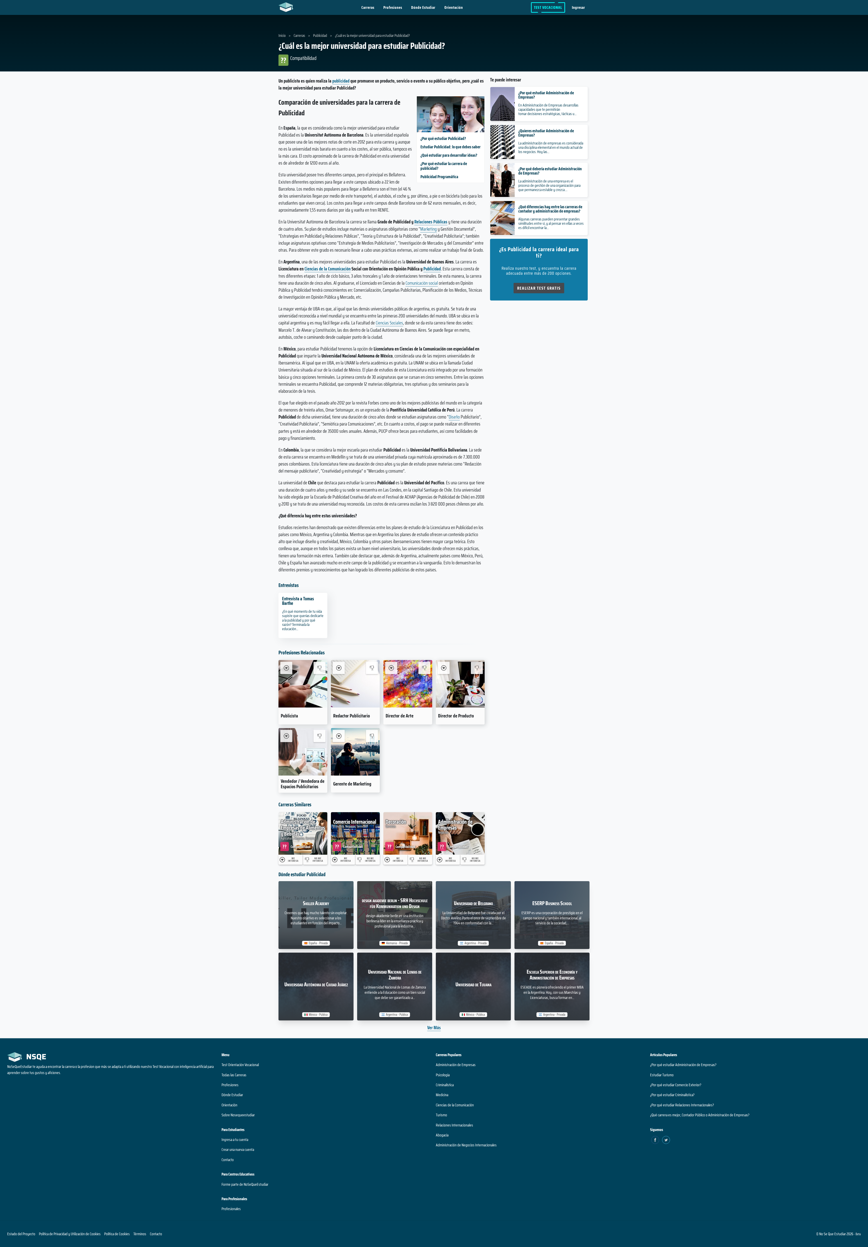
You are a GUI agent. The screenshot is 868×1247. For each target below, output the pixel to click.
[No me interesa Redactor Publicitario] (372, 668)
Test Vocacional (548, 7)
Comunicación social (422, 283)
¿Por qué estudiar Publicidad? (443, 138)
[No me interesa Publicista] (320, 668)
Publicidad (432, 268)
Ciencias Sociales (389, 323)
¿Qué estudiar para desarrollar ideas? (448, 155)
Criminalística (445, 1085)
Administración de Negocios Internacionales (466, 1145)
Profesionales (231, 1209)
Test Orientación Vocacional (240, 1065)
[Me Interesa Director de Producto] (444, 668)
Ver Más (434, 1027)
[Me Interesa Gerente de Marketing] (339, 736)
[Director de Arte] (407, 684)
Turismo (441, 1115)
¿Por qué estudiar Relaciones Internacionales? (682, 1105)
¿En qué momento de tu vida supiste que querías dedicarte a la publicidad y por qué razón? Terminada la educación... (302, 620)
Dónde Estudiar (423, 7)
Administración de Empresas (456, 1065)
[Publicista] (302, 684)
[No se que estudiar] (286, 7)
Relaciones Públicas (430, 221)
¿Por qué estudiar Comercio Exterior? (675, 1085)
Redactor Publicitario (351, 715)
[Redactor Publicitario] (355, 684)
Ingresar (578, 7)
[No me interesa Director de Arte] (424, 668)
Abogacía (442, 1135)
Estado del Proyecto (21, 1234)
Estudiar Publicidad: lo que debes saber (450, 146)
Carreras (367, 7)
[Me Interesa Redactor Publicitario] (339, 668)
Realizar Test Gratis (539, 288)
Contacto (228, 1160)
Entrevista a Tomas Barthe (298, 601)
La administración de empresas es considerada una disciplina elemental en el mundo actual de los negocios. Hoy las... (550, 147)
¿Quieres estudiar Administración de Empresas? (546, 132)
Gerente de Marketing (352, 784)
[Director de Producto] (460, 684)
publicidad (340, 81)
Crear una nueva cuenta (238, 1149)
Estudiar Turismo (662, 1075)
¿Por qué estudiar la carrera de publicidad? (443, 166)
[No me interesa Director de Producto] (477, 668)
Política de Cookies (117, 1234)
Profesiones (392, 7)
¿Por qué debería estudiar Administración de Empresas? (550, 170)
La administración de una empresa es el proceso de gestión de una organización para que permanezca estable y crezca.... (549, 185)
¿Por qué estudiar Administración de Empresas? (546, 94)
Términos (139, 1234)
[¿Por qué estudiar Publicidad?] (450, 130)
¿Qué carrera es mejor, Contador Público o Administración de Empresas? (699, 1115)
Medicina (442, 1095)
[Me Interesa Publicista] (286, 668)
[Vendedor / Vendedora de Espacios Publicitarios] (302, 752)
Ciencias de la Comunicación (327, 268)
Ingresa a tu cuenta (235, 1139)
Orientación (453, 7)
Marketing (428, 229)
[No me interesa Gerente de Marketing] (372, 736)
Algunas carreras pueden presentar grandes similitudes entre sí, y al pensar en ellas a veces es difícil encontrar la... (551, 223)
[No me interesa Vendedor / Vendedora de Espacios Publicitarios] (320, 736)
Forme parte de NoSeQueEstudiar (245, 1184)
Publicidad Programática (439, 176)
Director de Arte (399, 715)
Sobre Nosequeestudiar (238, 1115)
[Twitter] (666, 1140)
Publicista (289, 715)
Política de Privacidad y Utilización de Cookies (70, 1234)
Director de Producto (456, 715)
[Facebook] (655, 1140)
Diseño (454, 417)
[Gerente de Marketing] (355, 752)
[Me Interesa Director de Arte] (391, 668)
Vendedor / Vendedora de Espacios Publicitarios (302, 783)
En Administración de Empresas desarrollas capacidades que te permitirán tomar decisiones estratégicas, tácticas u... (548, 109)
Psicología (443, 1075)
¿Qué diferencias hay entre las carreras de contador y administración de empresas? (550, 208)
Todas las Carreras (234, 1075)
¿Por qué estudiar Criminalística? (672, 1095)
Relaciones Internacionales (454, 1125)
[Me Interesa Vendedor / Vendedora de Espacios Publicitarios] (286, 736)
